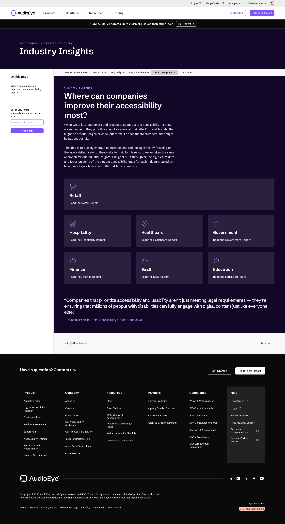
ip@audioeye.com (140, 497)
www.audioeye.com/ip (106, 497)
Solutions (72, 13)
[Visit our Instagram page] (238, 478)
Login (194, 3)
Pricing (118, 13)
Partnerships (255, 3)
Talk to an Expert (262, 13)
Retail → (265, 343)
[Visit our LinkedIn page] (230, 478)
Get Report (184, 23)
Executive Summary (76, 72)
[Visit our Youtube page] (262, 478)
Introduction (99, 72)
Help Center (213, 3)
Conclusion (186, 72)
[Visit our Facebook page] (254, 478)
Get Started (236, 13)
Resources (96, 13)
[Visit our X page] (246, 478)
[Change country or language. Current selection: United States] (272, 3)
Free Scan (27, 130)
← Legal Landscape (75, 343)
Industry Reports (163, 72)
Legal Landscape (139, 72)
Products (49, 13)
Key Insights (118, 72)
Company (234, 3)
